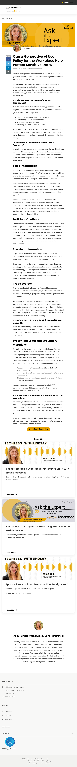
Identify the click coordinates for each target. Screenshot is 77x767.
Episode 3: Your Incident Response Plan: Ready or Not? (37, 584)
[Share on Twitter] (8, 63)
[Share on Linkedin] (8, 68)
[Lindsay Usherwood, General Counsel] (38, 625)
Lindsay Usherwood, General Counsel (39, 46)
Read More (11, 494)
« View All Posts (7, 18)
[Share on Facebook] (8, 59)
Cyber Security (36, 68)
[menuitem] (67, 2)
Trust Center (49, 763)
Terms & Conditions (34, 761)
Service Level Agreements (35, 763)
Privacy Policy (46, 761)
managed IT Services (21, 68)
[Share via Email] (8, 72)
